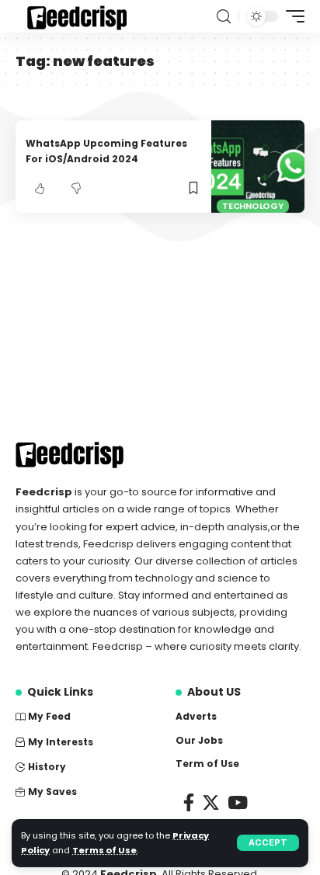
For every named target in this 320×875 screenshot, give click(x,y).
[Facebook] (188, 802)
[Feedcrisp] (74, 16)
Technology (252, 206)
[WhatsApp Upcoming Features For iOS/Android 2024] (257, 166)
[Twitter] (211, 802)
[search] (224, 17)
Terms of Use (104, 850)
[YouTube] (238, 802)
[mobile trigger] (291, 16)
